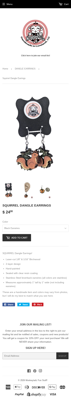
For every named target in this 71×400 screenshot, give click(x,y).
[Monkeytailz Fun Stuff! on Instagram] (40, 371)
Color (5, 221)
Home (5, 68)
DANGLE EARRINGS (25, 68)
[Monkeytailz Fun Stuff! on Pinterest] (34, 371)
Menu (10, 4)
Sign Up (62, 356)
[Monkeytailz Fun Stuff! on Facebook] (29, 371)
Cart (66, 4)
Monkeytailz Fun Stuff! (36, 380)
